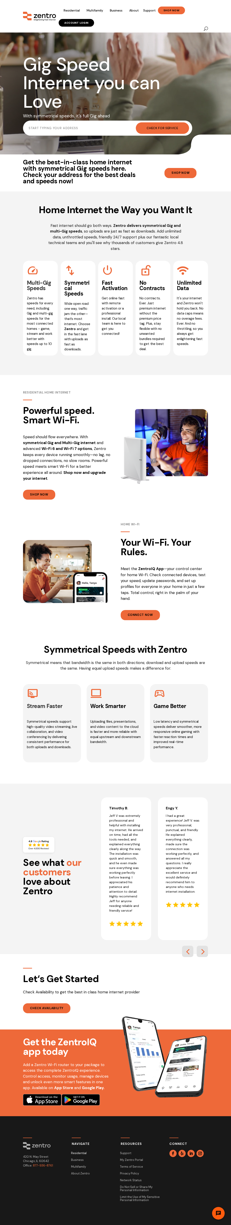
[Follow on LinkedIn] (191, 1153)
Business (116, 10)
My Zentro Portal (131, 1160)
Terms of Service (131, 1167)
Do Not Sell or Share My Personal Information (136, 1188)
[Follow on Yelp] (182, 1153)
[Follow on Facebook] (173, 1153)
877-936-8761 (43, 1165)
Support (149, 10)
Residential (72, 10)
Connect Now (140, 615)
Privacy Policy (129, 1173)
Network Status (131, 1180)
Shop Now (171, 10)
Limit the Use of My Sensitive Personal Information (140, 1198)
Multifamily (95, 10)
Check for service (162, 128)
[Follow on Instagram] (200, 1153)
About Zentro (80, 1173)
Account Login (76, 23)
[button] (187, 951)
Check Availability (46, 1008)
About (134, 10)
